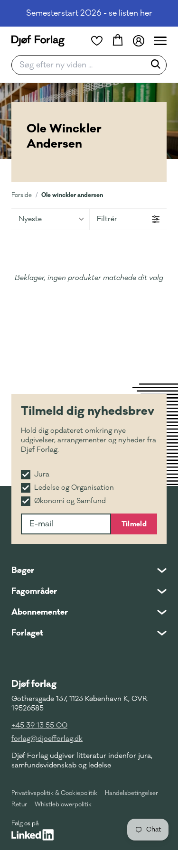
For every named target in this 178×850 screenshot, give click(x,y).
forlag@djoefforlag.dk (47, 738)
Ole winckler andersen (72, 195)
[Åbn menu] (160, 40)
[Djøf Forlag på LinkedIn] (32, 835)
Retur (19, 804)
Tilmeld (134, 524)
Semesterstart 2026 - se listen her (89, 13)
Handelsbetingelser (131, 793)
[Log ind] (138, 41)
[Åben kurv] (117, 40)
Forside (21, 195)
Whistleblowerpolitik (63, 804)
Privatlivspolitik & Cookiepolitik (54, 793)
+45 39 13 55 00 (39, 725)
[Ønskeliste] (97, 41)
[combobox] (81, 65)
